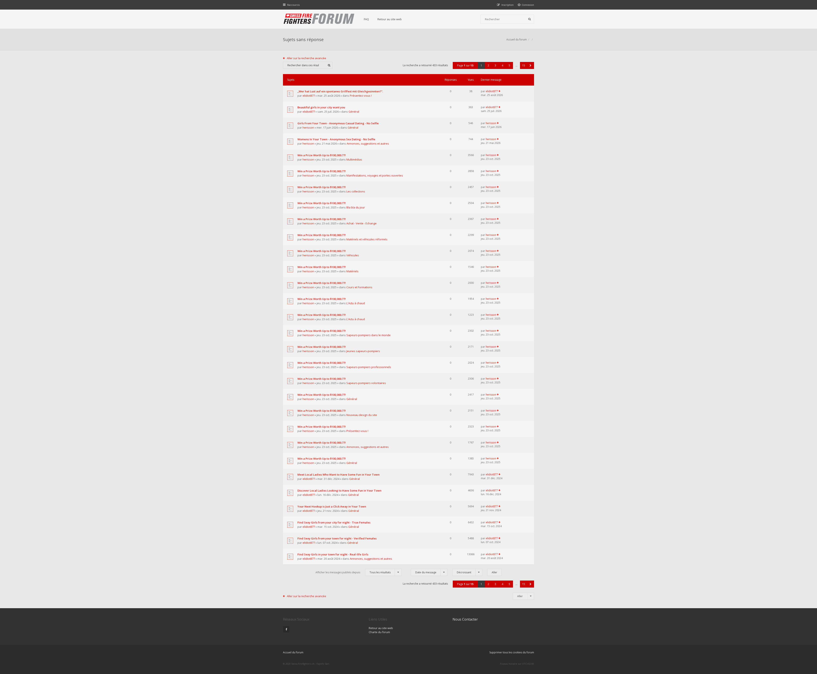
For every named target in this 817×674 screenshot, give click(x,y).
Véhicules (352, 255)
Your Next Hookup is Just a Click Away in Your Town (331, 506)
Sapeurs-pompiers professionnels (368, 367)
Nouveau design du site (361, 415)
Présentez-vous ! (361, 96)
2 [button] (488, 65)
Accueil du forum (516, 39)
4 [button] (502, 65)
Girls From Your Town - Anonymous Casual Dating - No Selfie (338, 123)
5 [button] (509, 65)
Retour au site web (389, 19)
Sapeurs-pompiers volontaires (366, 383)
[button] (530, 65)
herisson (308, 127)
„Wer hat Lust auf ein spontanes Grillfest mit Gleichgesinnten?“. (340, 91)
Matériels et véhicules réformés (366, 239)
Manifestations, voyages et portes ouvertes (374, 175)
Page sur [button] (465, 65)
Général (354, 111)
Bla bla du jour (355, 207)
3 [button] (495, 65)
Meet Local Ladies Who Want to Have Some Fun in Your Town (338, 474)
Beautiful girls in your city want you (321, 107)
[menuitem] (526, 4)
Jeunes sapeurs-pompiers (363, 351)
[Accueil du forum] (319, 19)
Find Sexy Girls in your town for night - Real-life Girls (332, 554)
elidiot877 (309, 96)
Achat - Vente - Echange (361, 223)
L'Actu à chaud (355, 303)
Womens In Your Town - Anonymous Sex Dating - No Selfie (336, 139)
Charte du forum (379, 632)
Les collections (355, 191)
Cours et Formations (359, 287)
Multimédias (354, 159)
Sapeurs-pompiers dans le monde (368, 335)
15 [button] (523, 65)
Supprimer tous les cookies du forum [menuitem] (511, 652)
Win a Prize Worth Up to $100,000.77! (321, 155)
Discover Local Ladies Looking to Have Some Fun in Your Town (339, 490)
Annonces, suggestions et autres (368, 143)
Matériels (352, 271)
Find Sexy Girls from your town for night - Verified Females (337, 538)
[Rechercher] (529, 19)
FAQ (366, 19)
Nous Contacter (465, 619)
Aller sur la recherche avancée (306, 58)
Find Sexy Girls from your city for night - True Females (333, 522)
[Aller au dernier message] (499, 91)
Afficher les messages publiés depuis (353, 572)
